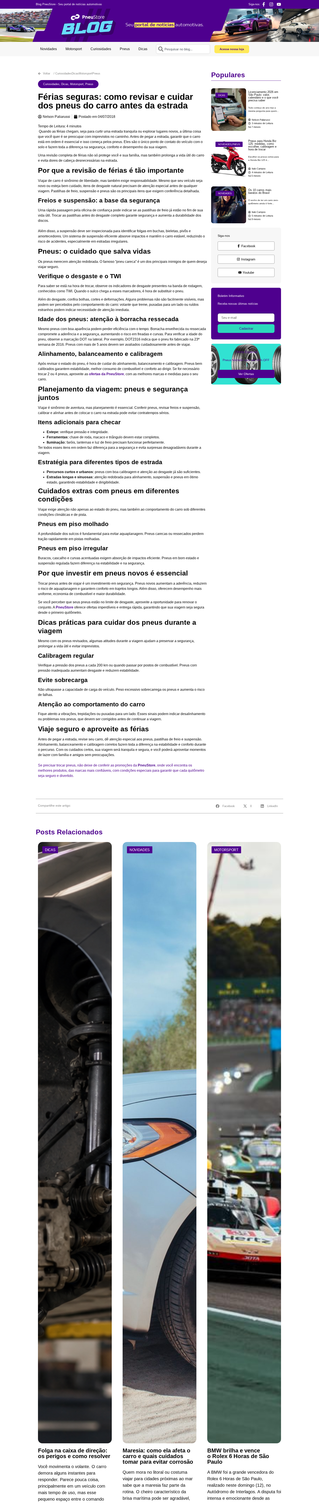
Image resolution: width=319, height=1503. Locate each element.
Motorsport (74, 49)
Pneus (125, 49)
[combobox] (183, 49)
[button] (68, 84)
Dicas (142, 49)
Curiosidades (100, 49)
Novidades (48, 49)
